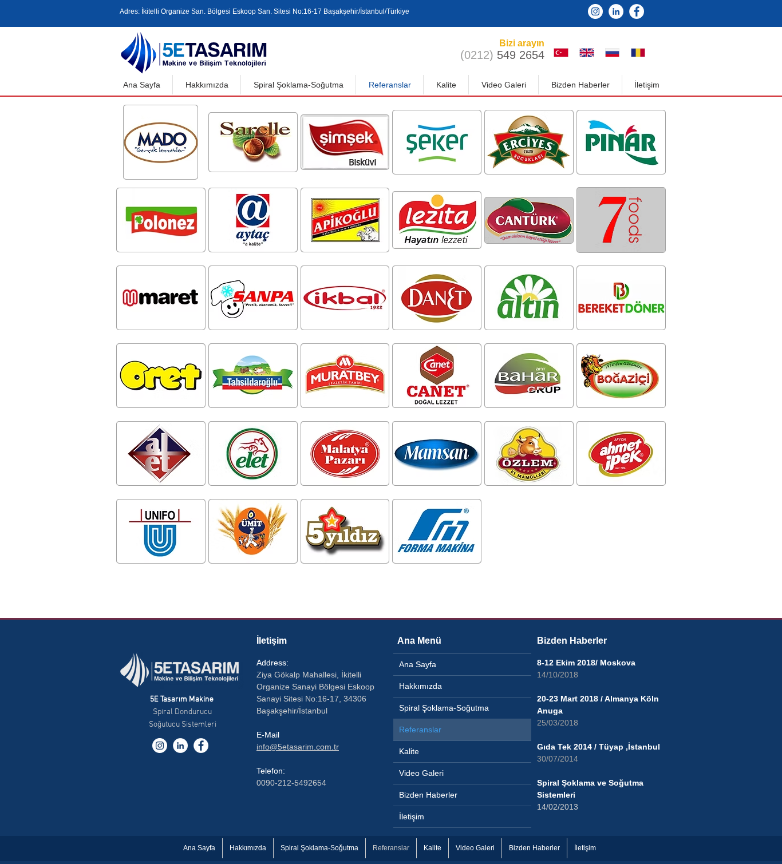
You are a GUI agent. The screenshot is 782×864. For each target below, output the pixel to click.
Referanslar (420, 729)
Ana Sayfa (417, 664)
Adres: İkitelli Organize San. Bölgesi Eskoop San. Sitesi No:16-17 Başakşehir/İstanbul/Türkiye (264, 11)
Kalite (409, 751)
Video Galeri (421, 773)
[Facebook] (636, 11)
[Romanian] (640, 52)
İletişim (271, 640)
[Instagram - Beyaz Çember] (595, 11)
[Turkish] (563, 52)
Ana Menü (419, 640)
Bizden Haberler (428, 794)
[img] (161, 142)
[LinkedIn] (616, 11)
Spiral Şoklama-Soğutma (444, 707)
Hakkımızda (420, 686)
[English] (589, 52)
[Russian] (615, 52)
